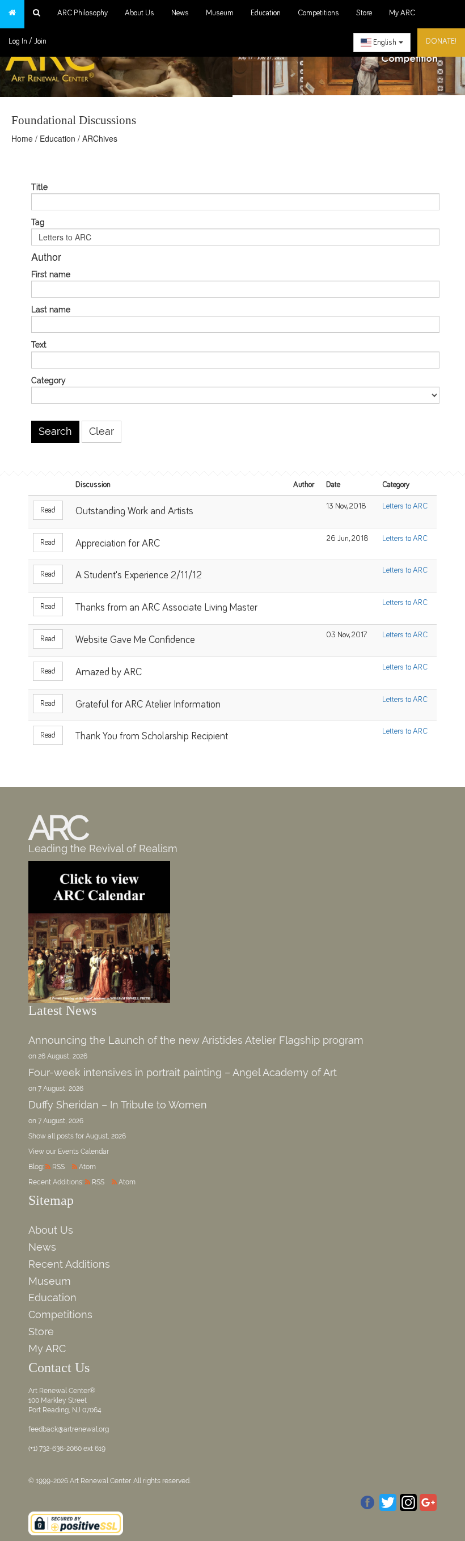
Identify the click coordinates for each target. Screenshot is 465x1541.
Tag (38, 222)
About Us (139, 13)
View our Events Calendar (68, 1151)
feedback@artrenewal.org (68, 1429)
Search (55, 431)
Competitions (318, 13)
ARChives (99, 138)
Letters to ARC (405, 506)
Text (38, 345)
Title (39, 187)
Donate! (441, 41)
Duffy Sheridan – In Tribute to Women (117, 1105)
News (180, 13)
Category (48, 381)
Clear (101, 431)
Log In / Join (27, 41)
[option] (348, 59)
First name (50, 275)
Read (48, 510)
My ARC (402, 13)
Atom (87, 1167)
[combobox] (382, 42)
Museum (220, 13)
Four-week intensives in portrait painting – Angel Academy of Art (182, 1072)
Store (364, 13)
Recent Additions (69, 1264)
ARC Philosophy (82, 13)
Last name (50, 310)
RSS (58, 1167)
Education (266, 13)
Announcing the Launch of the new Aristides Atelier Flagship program (195, 1040)
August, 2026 (106, 1136)
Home (22, 138)
